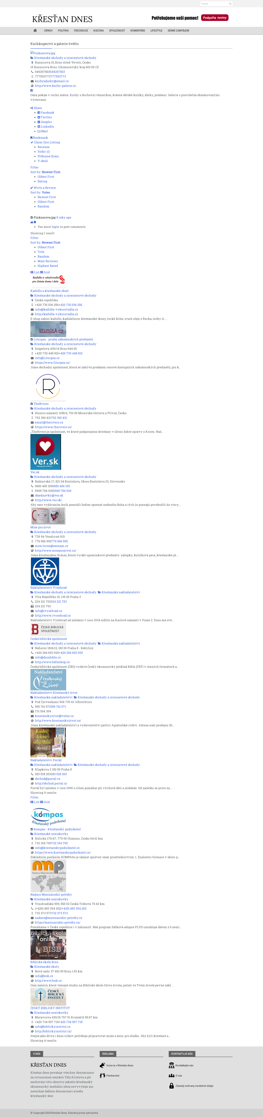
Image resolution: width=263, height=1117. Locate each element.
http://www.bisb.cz (48, 980)
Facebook (47, 112)
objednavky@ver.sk (49, 495)
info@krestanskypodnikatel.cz (57, 848)
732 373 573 (59, 913)
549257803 (57, 72)
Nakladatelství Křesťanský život (53, 692)
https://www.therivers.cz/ (53, 427)
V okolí (43, 161)
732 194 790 (59, 843)
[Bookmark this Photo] (35, 222)
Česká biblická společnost (48, 639)
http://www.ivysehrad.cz (53, 615)
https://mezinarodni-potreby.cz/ (57, 922)
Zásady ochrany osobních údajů (194, 1085)
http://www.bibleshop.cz (52, 662)
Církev (48, 30)
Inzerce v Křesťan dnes (119, 1065)
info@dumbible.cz (48, 657)
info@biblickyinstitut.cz (52, 1026)
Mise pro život (40, 527)
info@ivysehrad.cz (48, 611)
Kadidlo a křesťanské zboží (49, 291)
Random (43, 206)
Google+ (46, 122)
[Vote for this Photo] (32, 222)
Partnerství (112, 1075)
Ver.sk (34, 472)
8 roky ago (63, 217)
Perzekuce (81, 30)
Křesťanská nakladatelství (120, 592)
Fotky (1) (44, 151)
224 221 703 (59, 601)
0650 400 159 (61, 486)
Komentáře (137, 30)
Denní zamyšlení (178, 30)
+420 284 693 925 (71, 653)
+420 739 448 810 (70, 353)
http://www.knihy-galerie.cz (55, 86)
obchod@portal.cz (47, 779)
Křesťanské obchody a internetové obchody (64, 58)
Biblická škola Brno (44, 962)
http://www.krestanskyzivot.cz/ (58, 720)
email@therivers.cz (49, 422)
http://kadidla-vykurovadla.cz (56, 314)
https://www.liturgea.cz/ (52, 362)
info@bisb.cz (44, 976)
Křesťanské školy (46, 966)
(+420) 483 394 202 (73, 908)
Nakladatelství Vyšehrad (48, 587)
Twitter (46, 117)
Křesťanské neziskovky (50, 834)
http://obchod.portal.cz (51, 783)
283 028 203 (59, 774)
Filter (34, 167)
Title (41, 252)
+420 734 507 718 (70, 1022)
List (36, 272)
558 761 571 (58, 706)
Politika (63, 30)
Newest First (47, 197)
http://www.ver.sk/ (48, 500)
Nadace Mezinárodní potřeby (51, 894)
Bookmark (40, 137)
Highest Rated (48, 266)
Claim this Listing (46, 142)
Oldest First (46, 176)
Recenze (44, 147)
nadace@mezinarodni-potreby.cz (58, 918)
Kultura (98, 30)
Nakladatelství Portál (46, 760)
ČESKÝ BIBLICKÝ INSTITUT (50, 1008)
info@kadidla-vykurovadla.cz (56, 309)
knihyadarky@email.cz (52, 81)
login (55, 227)
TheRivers (41, 404)
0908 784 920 (62, 491)
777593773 (58, 76)
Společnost (117, 30)
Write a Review (44, 188)
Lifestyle (156, 30)
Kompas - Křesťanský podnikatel (57, 829)
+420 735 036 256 (70, 305)
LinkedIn (47, 126)
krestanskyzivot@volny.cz (54, 716)
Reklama (108, 1053)
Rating (42, 181)
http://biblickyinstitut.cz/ (53, 1031)
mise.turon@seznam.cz (51, 546)
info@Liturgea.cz (47, 358)
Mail (44, 131)
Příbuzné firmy (48, 156)
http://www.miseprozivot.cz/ (55, 550)
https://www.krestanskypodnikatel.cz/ (63, 852)
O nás (36, 1053)
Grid (46, 272)
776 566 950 (59, 541)
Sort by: (45, 172)
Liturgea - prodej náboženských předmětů (63, 339)
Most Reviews (48, 261)
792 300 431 (59, 418)
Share (37, 108)
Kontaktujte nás (184, 1065)
